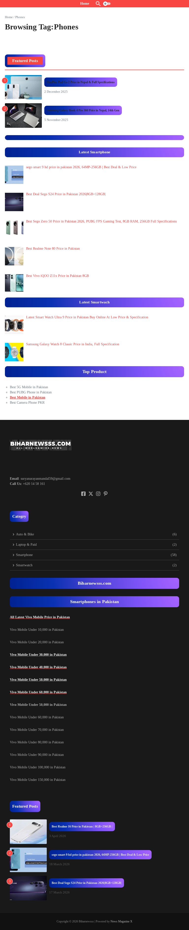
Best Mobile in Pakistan (27, 397)
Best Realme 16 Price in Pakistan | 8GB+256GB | (82, 826)
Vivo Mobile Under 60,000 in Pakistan (38, 692)
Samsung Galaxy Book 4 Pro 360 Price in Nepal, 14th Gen (83, 110)
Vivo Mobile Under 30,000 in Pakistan (38, 655)
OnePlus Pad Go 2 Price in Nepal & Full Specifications (81, 82)
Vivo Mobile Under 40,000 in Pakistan (38, 667)
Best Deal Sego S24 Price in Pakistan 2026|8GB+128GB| (87, 883)
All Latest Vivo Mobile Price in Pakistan (40, 617)
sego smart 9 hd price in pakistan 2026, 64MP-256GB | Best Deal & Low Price (100, 854)
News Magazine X (121, 921)
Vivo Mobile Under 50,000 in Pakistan (38, 680)
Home (9, 17)
